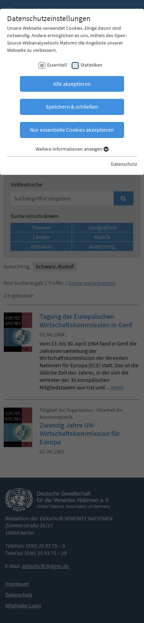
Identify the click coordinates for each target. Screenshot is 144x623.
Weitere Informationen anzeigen (69, 149)
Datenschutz (124, 164)
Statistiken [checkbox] (91, 65)
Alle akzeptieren (72, 83)
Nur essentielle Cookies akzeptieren (72, 129)
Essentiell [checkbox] (57, 65)
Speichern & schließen (72, 106)
